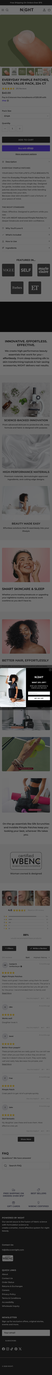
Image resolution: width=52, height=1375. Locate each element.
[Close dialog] (50, 670)
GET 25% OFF (38, 698)
